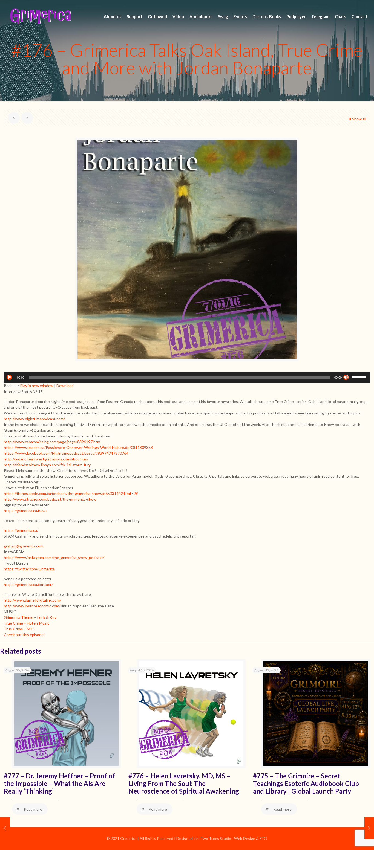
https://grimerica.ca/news (25, 510)
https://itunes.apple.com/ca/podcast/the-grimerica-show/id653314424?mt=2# (71, 493)
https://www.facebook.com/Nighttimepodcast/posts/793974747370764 (66, 453)
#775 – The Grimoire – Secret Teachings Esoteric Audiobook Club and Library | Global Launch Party (306, 783)
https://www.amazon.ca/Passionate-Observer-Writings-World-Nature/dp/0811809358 (78, 447)
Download (65, 385)
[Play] (9, 377)
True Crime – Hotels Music (26, 623)
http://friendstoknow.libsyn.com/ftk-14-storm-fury (47, 464)
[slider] (359, 377)
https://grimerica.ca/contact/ (28, 584)
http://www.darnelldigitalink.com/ (32, 600)
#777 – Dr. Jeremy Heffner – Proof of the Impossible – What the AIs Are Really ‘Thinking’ (59, 783)
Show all (359, 119)
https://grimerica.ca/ (21, 530)
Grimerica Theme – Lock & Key (30, 617)
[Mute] (346, 377)
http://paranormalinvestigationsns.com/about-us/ (46, 459)
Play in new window (36, 385)
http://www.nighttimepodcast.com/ (34, 418)
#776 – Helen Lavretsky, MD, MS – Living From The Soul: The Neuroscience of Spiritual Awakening (183, 783)
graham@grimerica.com (23, 546)
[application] (187, 377)
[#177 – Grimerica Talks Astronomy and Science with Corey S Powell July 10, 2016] (369, 828)
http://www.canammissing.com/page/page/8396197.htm (52, 441)
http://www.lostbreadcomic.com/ (32, 606)
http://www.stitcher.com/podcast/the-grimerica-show (50, 499)
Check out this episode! (24, 634)
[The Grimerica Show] (40, 16)
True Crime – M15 (19, 628)
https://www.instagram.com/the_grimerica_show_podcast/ (54, 557)
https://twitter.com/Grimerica (29, 569)
